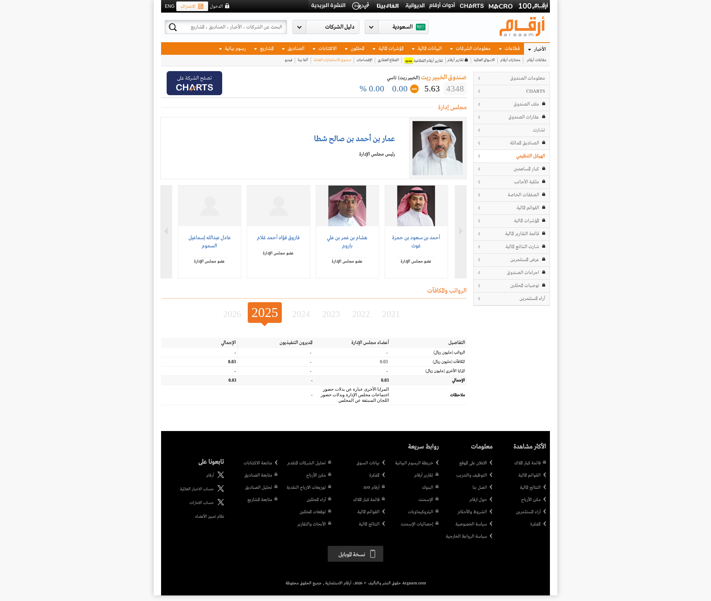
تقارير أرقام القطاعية (424, 61)
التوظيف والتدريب (471, 475)
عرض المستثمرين (524, 260)
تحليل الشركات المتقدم (306, 463)
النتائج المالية (530, 488)
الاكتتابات (327, 49)
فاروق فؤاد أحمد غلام (278, 237)
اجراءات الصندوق (523, 273)
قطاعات (512, 49)
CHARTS (535, 91)
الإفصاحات (364, 60)
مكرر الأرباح (531, 500)
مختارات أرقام (510, 60)
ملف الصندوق (526, 104)
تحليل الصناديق (258, 488)
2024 (301, 314)
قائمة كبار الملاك (527, 463)
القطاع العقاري (388, 60)
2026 (232, 314)
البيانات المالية (429, 49)
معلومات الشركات (473, 49)
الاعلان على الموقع (473, 463)
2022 (361, 314)
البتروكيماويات (420, 512)
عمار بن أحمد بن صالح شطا (354, 139)
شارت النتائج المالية (522, 247)
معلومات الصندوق (527, 78)
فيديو (288, 60)
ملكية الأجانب (526, 182)
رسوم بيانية (235, 49)
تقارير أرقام (455, 60)
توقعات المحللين (313, 512)
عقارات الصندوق (523, 117)
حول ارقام (478, 500)
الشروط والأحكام (472, 512)
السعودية (403, 27)
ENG (169, 6)
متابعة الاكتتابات (258, 463)
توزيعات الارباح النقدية (306, 488)
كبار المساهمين (526, 169)
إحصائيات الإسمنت (417, 524)
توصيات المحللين (524, 286)
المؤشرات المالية (390, 49)
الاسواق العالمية (484, 60)
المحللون (357, 49)
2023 (331, 314)
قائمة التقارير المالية (522, 234)
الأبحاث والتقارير (311, 524)
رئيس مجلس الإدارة (377, 154)
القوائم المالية (528, 208)
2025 (264, 312)
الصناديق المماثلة (524, 143)
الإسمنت (425, 500)
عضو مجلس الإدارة (416, 261)
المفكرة (535, 524)
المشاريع (266, 49)
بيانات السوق (368, 463)
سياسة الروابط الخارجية (466, 537)
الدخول (216, 7)
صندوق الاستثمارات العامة (332, 60)
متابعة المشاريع (259, 500)
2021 (391, 314)
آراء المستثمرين (532, 299)
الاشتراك (188, 7)
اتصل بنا (480, 488)
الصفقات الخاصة (523, 195)
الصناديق (295, 49)
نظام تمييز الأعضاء (209, 516)
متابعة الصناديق (258, 475)
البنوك (427, 488)
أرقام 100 (371, 488)
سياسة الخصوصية (471, 524)
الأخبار (539, 49)
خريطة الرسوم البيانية (414, 463)
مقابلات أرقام (536, 60)
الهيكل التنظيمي (530, 156)
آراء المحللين (316, 500)
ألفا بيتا (303, 60)
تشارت (539, 130)
